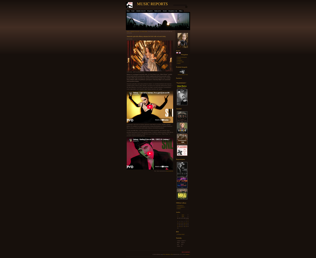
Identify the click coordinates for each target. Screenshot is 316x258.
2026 (183, 216)
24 (177, 226)
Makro (179, 63)
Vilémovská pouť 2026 (183, 74)
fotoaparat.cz (181, 205)
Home (128, 11)
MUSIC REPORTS (152, 3)
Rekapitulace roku (173, 11)
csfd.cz (179, 208)
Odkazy (181, 11)
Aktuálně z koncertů (140, 11)
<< (177, 215)
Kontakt (165, 11)
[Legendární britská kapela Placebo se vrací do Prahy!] (182, 155)
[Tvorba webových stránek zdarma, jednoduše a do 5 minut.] (162, 254)
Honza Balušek (169, 171)
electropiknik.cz (181, 207)
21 (184, 224)
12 (181, 223)
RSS (164, 254)
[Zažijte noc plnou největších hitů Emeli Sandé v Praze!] (182, 132)
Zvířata (179, 58)
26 (181, 226)
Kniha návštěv (157, 11)
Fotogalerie (150, 11)
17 (177, 224)
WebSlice (168, 254)
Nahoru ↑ (188, 254)
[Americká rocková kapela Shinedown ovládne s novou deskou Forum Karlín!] (182, 144)
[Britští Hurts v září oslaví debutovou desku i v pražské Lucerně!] (182, 176)
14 (184, 223)
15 (186, 223)
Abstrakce (180, 60)
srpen (183, 215)
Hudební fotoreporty (182, 57)
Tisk (172, 254)
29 (186, 226)
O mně (132, 11)
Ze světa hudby (143, 31)
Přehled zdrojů (181, 234)
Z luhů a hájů (181, 61)
